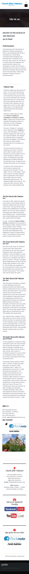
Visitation (20, 130)
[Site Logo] (12, 4)
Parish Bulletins (14, 431)
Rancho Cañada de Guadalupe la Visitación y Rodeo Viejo (13, 117)
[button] (26, 3)
